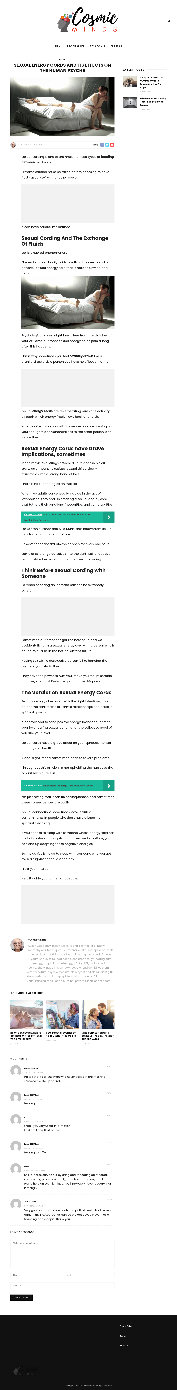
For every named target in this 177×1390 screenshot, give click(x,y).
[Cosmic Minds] (26, 1370)
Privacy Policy (126, 1326)
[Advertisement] (67, 203)
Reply (109, 1066)
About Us (116, 46)
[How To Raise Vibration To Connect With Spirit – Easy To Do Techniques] (26, 1014)
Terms (123, 1336)
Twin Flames (97, 46)
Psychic (62, 59)
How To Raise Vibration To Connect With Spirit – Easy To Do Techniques (26, 1036)
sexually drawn (81, 356)
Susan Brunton (24, 145)
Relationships (75, 46)
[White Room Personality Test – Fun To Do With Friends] (130, 102)
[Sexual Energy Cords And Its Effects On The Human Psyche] (62, 106)
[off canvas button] (8, 21)
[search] (168, 21)
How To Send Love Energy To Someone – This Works (61, 1034)
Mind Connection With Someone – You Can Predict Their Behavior (98, 1036)
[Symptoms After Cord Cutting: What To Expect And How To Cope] (130, 81)
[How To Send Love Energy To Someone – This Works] (62, 1014)
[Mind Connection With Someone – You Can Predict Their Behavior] (98, 1014)
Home (58, 46)
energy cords (42, 411)
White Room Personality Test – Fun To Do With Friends (153, 102)
